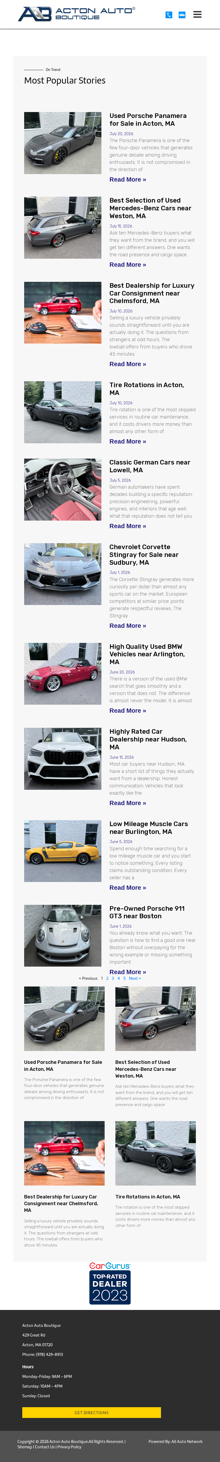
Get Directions (92, 1413)
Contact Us (45, 1447)
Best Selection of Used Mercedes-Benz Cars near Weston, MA (150, 208)
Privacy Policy (69, 1447)
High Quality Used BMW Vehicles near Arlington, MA (147, 654)
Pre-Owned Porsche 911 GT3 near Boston (147, 912)
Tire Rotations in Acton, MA (148, 1197)
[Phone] (172, 15)
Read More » (127, 179)
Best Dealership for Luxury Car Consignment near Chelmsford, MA (151, 293)
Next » (135, 978)
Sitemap (24, 1447)
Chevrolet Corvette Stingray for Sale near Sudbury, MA (143, 554)
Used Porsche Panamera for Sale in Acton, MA (148, 119)
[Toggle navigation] (197, 14)
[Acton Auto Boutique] (76, 14)
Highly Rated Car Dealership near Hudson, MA (148, 739)
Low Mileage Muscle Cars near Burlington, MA (148, 828)
